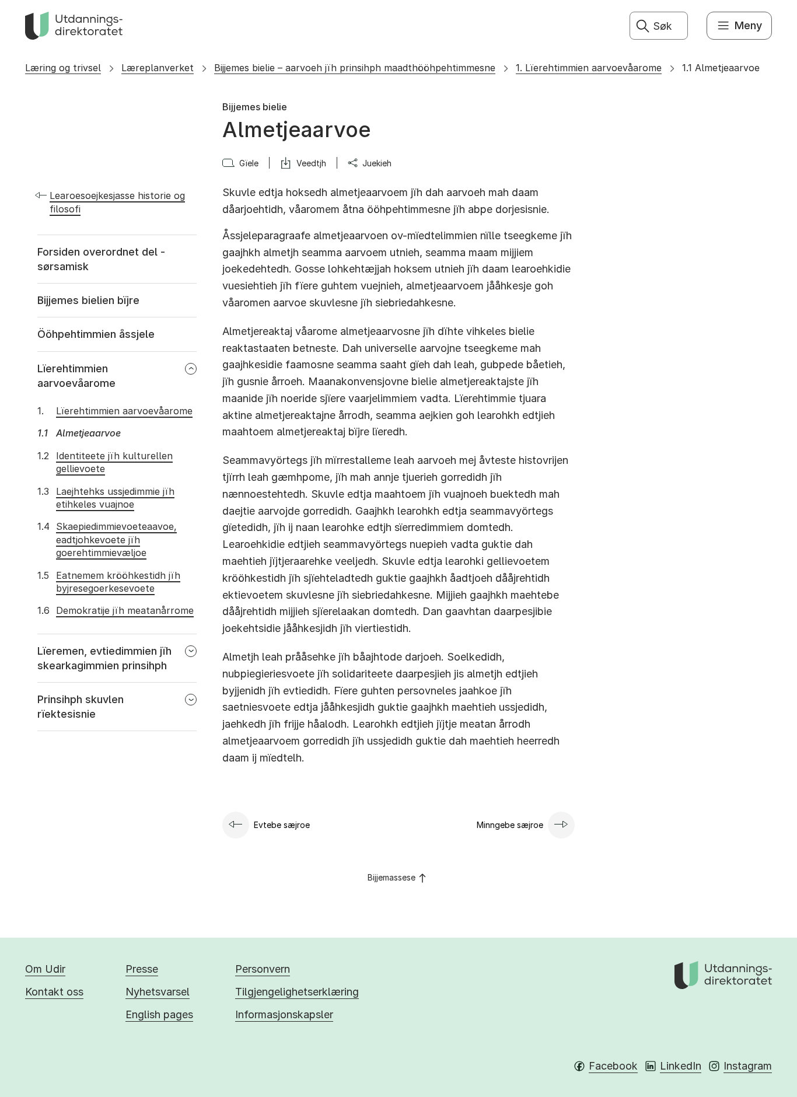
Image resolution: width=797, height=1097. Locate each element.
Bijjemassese (391, 877)
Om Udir (45, 969)
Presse (141, 969)
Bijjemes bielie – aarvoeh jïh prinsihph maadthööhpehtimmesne (354, 68)
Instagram (747, 1066)
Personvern (262, 969)
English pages (159, 1014)
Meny (748, 25)
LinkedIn (680, 1066)
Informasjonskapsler (284, 1014)
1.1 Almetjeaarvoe (721, 68)
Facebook (613, 1066)
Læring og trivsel (63, 68)
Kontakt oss (54, 992)
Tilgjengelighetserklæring (297, 992)
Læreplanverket (157, 68)
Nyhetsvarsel (157, 992)
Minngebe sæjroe (510, 825)
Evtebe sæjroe (282, 825)
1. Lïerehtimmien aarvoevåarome (589, 68)
